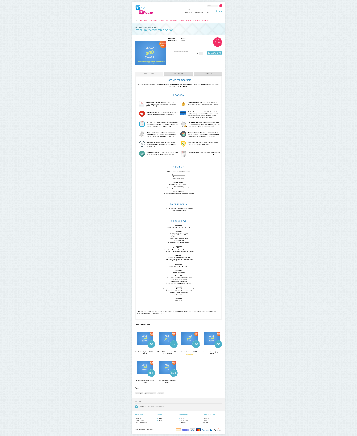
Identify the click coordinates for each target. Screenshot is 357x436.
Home (136, 20)
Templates (196, 20)
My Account (188, 12)
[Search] (220, 5)
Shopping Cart (199, 12)
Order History (184, 420)
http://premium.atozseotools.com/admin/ (180, 188)
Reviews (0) (178, 73)
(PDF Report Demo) (151, 106)
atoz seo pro (139, 393)
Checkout (208, 12)
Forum (205, 420)
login (200, 9)
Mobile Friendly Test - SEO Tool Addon (145, 352)
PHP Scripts (143, 20)
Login (182, 418)
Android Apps (163, 20)
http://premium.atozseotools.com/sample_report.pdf (180, 193)
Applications (153, 20)
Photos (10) (208, 73)
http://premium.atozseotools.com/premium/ (178, 171)
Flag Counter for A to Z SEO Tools (145, 381)
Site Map (205, 422)
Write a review (182, 54)
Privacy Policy (140, 420)
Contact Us (206, 418)
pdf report (161, 393)
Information (205, 20)
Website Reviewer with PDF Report (167, 381)
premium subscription (150, 393)
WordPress (173, 20)
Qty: (197, 53)
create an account (207, 9)
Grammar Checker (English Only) (212, 352)
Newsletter (183, 422)
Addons (181, 20)
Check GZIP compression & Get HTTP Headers (167, 352)
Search (140, 27)
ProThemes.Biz (149, 429)
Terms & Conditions (141, 422)
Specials (161, 420)
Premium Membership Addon (149, 27)
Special (188, 20)
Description (149, 73)
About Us (138, 418)
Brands (160, 418)
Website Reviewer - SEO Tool (190, 352)
